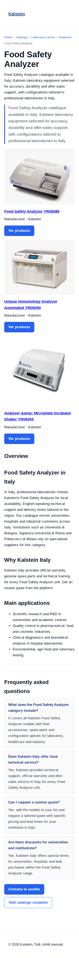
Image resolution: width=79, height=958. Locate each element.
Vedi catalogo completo (28, 902)
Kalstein (16, 14)
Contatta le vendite (24, 889)
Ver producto (19, 231)
